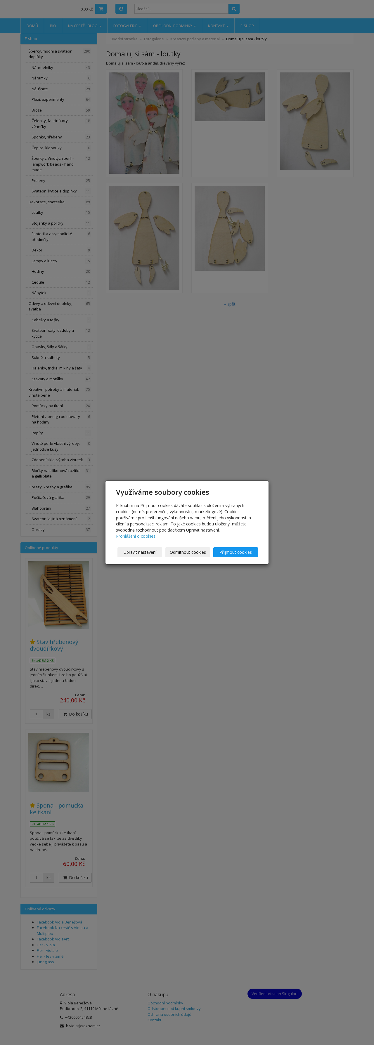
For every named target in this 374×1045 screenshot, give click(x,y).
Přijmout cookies (235, 552)
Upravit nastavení (140, 552)
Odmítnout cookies (188, 552)
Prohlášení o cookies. (136, 536)
